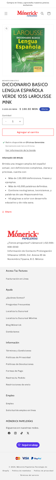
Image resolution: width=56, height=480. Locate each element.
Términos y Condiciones (18, 350)
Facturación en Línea (17, 279)
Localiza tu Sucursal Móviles (21, 318)
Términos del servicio (29, 475)
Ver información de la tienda (21, 150)
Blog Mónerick (14, 325)
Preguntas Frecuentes (18, 304)
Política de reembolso (21, 471)
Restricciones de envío (18, 384)
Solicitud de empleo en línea (21, 410)
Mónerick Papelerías (26, 467)
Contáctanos (12, 331)
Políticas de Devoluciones (20, 364)
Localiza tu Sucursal (17, 311)
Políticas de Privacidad (18, 357)
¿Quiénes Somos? (15, 298)
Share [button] (8, 212)
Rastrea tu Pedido (15, 378)
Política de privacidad (43, 471)
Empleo (10, 403)
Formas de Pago (14, 371)
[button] (6, 13)
